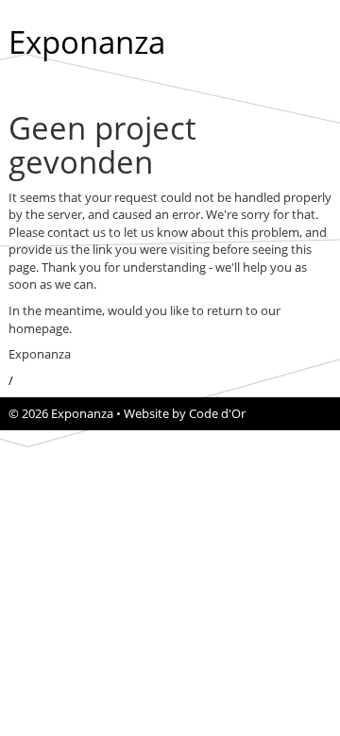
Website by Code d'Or (185, 413)
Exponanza (86, 42)
